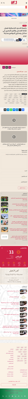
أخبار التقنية (11, 363)
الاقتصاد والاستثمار (9, 353)
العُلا (20, 97)
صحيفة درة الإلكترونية (10, 390)
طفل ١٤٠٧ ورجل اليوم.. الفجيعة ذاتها (11, 314)
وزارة (25, 104)
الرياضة (11, 357)
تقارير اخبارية (10, 351)
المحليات (20, 22)
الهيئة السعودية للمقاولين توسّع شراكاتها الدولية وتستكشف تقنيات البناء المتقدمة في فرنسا (18, 230)
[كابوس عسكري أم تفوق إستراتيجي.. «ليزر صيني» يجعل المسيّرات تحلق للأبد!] (4, 216)
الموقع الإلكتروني (24, 181)
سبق (5, 99)
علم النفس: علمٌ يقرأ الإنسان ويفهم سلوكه (10, 308)
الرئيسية (24, 22)
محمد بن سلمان (23, 102)
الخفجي (25, 349)
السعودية (15, 95)
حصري (25, 99)
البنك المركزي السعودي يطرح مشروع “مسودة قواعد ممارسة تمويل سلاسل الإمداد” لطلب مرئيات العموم (19, 237)
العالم (6, 95)
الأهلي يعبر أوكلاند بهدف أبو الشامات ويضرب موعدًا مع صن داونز (13, 7)
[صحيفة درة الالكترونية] (14, 3)
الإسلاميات (11, 359)
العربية (25, 97)
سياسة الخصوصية (23, 371)
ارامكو (22, 347)
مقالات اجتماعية (10, 376)
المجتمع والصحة (10, 361)
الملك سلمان (16, 97)
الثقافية (11, 355)
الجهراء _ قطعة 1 (15, 320)
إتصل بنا (16, 392)
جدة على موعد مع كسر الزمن (13, 290)
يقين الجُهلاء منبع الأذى (14, 296)
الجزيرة (18, 347)
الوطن (5, 97)
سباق (9, 99)
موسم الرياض (11, 102)
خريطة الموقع (12, 392)
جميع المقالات (10, 371)
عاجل (25, 360)
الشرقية (10, 95)
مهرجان (17, 102)
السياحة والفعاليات (23, 369)
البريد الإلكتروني (24, 176)
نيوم (6, 102)
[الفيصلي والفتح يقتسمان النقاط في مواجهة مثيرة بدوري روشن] (4, 210)
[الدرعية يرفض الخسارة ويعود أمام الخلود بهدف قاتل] (4, 199)
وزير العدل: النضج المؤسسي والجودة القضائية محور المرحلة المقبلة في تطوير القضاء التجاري (19, 223)
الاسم (25, 170)
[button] (26, 14)
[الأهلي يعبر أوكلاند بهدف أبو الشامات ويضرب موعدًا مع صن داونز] (4, 204)
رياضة (13, 99)
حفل (21, 99)
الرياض (21, 95)
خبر (17, 99)
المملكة (10, 97)
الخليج (25, 95)
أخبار (25, 347)
